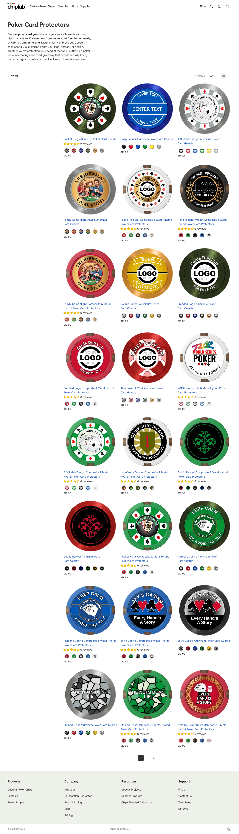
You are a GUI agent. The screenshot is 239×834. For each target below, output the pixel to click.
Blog (67, 808)
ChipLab (20, 828)
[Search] (211, 6)
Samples (12, 796)
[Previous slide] (69, 109)
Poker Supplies (16, 802)
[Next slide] (111, 109)
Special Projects (131, 789)
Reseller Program (131, 796)
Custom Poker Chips (19, 789)
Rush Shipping (73, 802)
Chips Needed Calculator (136, 802)
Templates (184, 802)
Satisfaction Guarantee (78, 796)
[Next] (161, 758)
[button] (213, 76)
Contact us (185, 796)
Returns (183, 808)
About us (69, 789)
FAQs (181, 789)
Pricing (68, 815)
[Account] (219, 6)
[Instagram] (229, 829)
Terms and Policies (120, 828)
